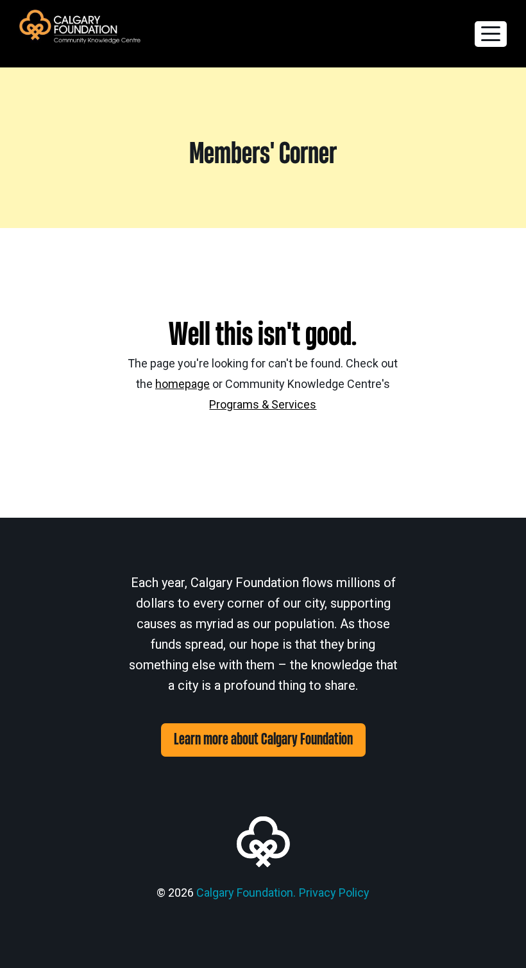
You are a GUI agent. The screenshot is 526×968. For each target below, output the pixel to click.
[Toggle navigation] (490, 34)
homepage (182, 384)
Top (495, 937)
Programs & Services (262, 404)
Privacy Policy (334, 892)
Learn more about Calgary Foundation (263, 740)
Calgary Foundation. (246, 892)
